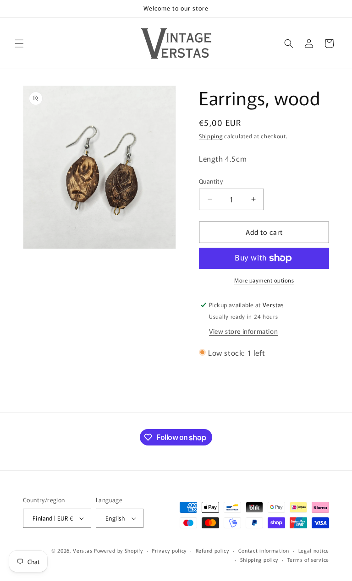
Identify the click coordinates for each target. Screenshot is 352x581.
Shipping (211, 136)
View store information (243, 331)
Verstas (82, 550)
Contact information (263, 550)
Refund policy (212, 550)
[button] (19, 43)
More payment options (264, 280)
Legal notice (313, 550)
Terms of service (308, 559)
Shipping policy (259, 559)
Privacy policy (169, 550)
